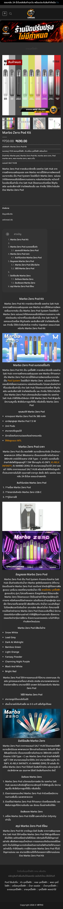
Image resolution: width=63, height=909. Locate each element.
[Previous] (7, 85)
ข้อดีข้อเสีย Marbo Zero (20, 276)
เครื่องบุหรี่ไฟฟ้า (19, 885)
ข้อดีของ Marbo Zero (24, 279)
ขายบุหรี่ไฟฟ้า (31, 48)
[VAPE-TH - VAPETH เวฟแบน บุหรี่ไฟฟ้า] (31, 13)
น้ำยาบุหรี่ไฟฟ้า (49, 885)
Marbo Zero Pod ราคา (20, 254)
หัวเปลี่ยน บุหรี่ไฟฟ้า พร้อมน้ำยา (36, 151)
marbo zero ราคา (44, 155)
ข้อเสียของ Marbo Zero (25, 283)
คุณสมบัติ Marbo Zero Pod (27, 250)
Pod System (14, 380)
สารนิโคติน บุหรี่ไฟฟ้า (51, 590)
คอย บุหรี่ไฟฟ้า (40, 882)
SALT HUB (12, 163)
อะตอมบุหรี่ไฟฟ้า (14, 889)
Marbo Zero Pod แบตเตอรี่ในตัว (23, 247)
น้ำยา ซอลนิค (34, 885)
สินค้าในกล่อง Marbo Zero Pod (28, 258)
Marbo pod (14, 155)
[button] (4, 13)
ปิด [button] (57, 2)
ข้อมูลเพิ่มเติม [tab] (7, 214)
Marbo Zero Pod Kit (28, 155)
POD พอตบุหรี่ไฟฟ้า (16, 151)
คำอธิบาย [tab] (5, 208)
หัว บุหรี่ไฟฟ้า (26, 882)
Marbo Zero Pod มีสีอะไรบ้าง (27, 265)
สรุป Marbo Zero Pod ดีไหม (22, 286)
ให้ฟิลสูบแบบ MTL (13, 440)
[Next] (55, 85)
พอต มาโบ (31, 158)
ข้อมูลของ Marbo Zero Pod (22, 261)
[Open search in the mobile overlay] (10, 13)
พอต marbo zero (20, 158)
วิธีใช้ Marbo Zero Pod (24, 268)
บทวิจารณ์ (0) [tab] (7, 220)
